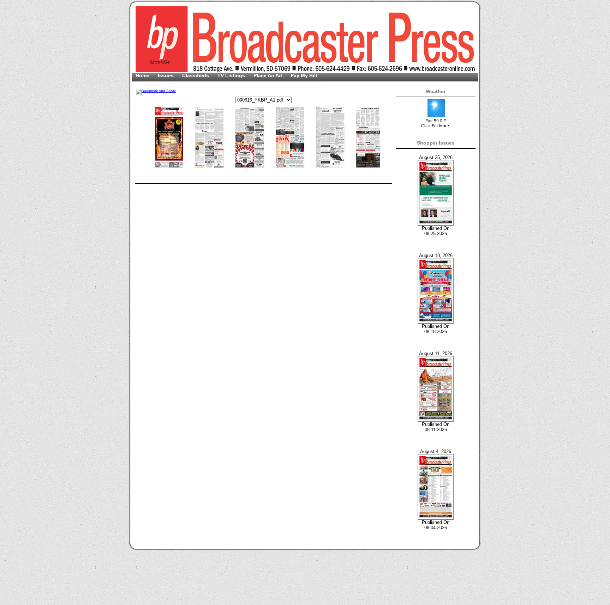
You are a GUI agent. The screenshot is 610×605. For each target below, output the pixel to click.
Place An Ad (268, 75)
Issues (166, 75)
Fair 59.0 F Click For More (435, 123)
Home (143, 75)
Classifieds (196, 75)
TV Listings (231, 75)
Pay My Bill (304, 75)
